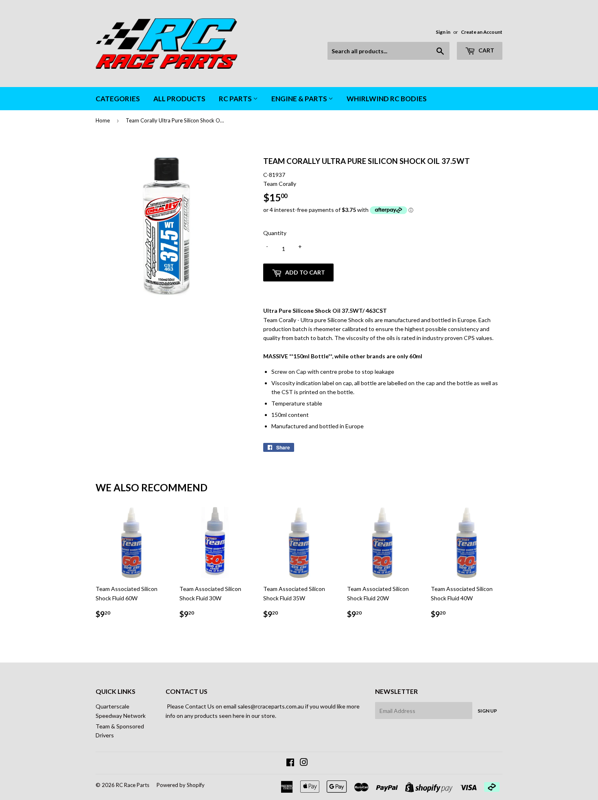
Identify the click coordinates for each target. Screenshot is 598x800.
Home (103, 120)
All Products (179, 98)
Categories (118, 98)
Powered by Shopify (181, 785)
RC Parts (236, 98)
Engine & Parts (299, 98)
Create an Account (481, 32)
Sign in (443, 32)
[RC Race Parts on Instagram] (304, 763)
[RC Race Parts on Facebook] (290, 763)
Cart (485, 50)
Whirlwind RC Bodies (387, 98)
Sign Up (487, 711)
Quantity (274, 232)
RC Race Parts (132, 785)
